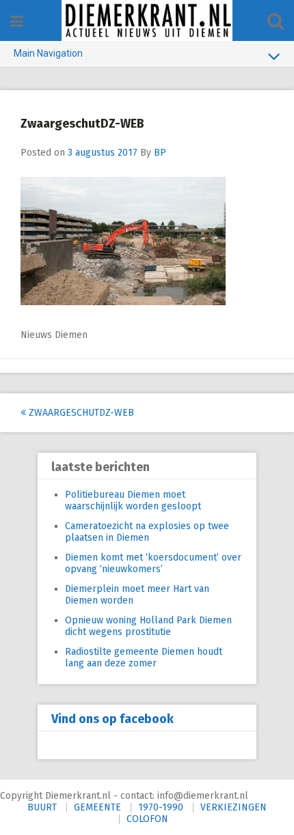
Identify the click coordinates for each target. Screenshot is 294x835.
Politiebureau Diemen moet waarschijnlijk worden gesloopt (133, 500)
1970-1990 (160, 807)
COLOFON (147, 819)
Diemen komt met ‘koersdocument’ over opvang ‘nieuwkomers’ (153, 563)
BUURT (42, 807)
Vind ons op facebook (112, 718)
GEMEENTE (97, 807)
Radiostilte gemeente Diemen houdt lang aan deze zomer (143, 657)
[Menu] (16, 21)
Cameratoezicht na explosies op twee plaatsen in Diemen (147, 531)
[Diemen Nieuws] (147, 20)
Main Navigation (48, 53)
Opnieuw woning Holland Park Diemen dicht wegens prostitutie (148, 626)
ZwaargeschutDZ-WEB (80, 413)
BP (160, 152)
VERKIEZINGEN (233, 807)
